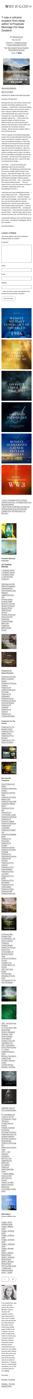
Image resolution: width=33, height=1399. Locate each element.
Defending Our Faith (8, 584)
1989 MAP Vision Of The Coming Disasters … (8, 1110)
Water (13, 716)
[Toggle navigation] (30, 6)
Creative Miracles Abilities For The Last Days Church (8, 947)
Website (4, 283)
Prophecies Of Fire (7, 698)
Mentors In (5, 604)
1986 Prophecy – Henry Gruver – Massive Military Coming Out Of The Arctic (15, 310)
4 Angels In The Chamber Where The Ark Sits (8, 965)
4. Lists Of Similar (7, 577)
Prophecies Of (6, 714)
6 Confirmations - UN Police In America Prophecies (8, 941)
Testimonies (11, 614)
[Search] (12, 1279)
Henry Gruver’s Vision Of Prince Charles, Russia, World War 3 (14, 467)
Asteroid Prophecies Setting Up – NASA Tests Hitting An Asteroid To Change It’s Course (16, 404)
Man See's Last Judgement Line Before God (6, 1161)
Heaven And (5, 617)
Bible (3, 623)
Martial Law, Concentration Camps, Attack (8, 1189)
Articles (8, 610)
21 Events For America (8, 1132)
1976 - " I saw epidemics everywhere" (5, 1154)
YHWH (10, 601)
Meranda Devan (18, 37)
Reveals (11, 595)
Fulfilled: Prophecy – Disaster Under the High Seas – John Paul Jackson (16, 373)
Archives (4, 612)
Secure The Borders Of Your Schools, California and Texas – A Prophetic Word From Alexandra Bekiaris (16, 502)
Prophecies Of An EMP (8, 801)
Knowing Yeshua (7, 599)
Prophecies (5, 579)
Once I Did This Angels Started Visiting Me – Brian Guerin (15, 341)
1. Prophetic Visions (7, 570)
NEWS (3, 610)
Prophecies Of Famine (8, 823)
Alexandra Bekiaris (8, 88)
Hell (11, 617)
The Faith (12, 604)
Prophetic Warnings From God (16, 45)
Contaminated (6, 716)
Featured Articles (6, 588)
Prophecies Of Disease (8, 817)
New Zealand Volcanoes (17, 50)
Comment (5, 242)
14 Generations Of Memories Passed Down (7, 954)
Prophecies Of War (7, 889)
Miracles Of (5, 608)
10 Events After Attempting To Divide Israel (8, 976)
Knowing (4, 601)
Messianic (4, 606)
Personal (4, 614)
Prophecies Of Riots (7, 847)
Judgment (4, 595)
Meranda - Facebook (8, 1379)
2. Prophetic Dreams (20, 43)
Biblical (4, 628)
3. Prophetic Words (7, 574)
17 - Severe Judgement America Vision (7, 1052)
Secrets (3, 630)
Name (3, 265)
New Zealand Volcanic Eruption (18, 48)
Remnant (11, 606)
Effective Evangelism (8, 586)
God (2, 597)
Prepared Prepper (7, 621)
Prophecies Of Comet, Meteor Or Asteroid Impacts (8, 679)
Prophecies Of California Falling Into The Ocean (8, 690)
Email (3, 274)
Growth (9, 628)
